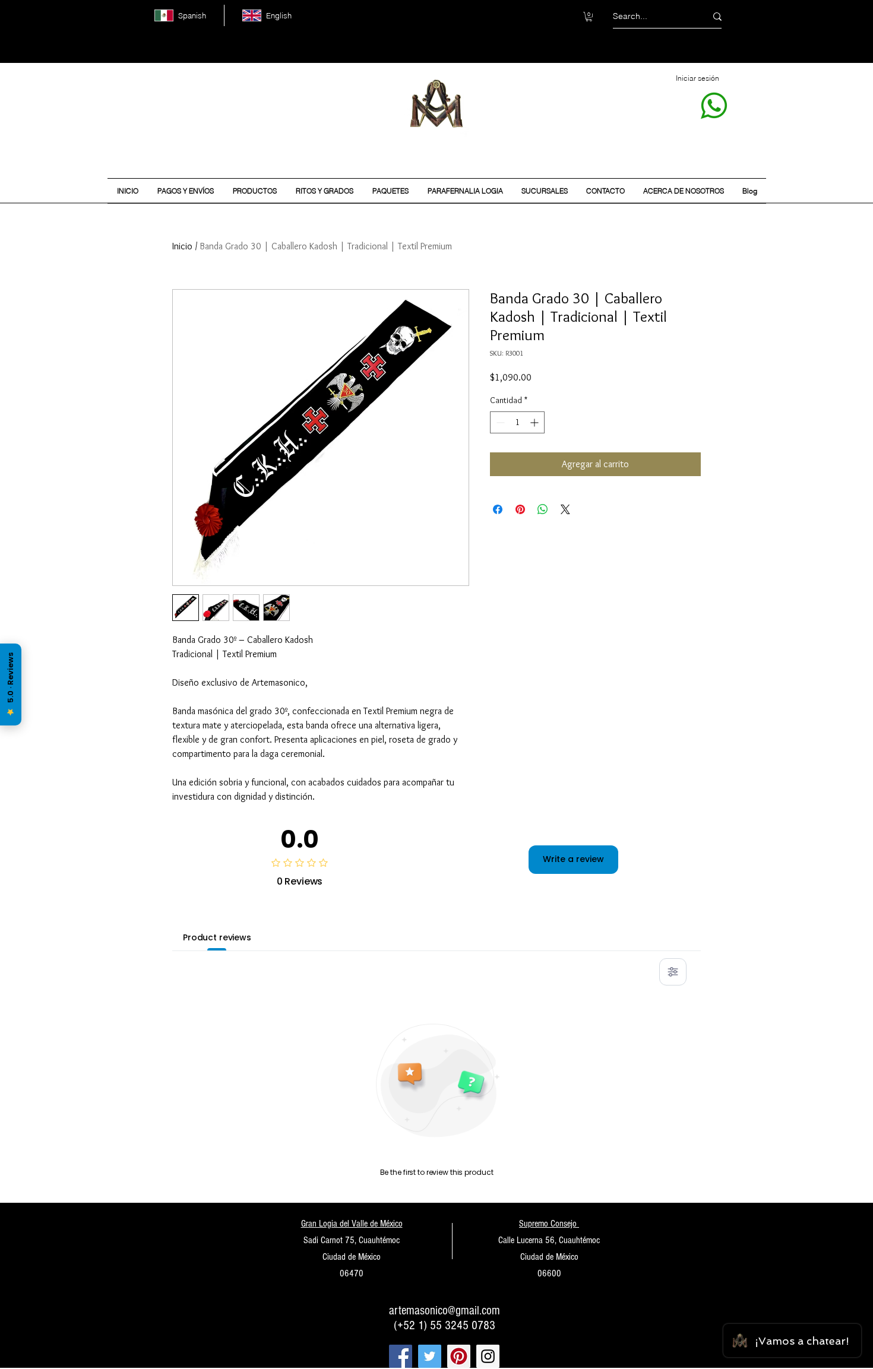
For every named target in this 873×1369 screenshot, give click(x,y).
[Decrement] (499, 422)
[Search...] (717, 16)
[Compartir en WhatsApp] (543, 509)
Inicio (182, 246)
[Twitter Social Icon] (429, 1356)
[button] (588, 16)
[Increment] (535, 422)
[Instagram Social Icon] (487, 1356)
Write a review (573, 859)
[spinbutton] (517, 422)
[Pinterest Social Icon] (458, 1356)
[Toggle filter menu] (673, 971)
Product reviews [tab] (217, 937)
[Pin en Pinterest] (520, 509)
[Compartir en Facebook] (498, 509)
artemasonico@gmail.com (444, 1310)
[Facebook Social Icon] (400, 1356)
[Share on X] (565, 509)
